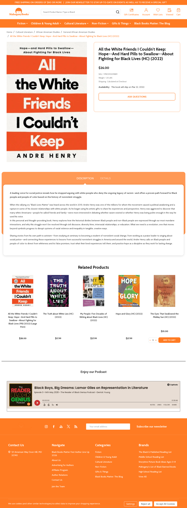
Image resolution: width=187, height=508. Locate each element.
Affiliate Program (60, 470)
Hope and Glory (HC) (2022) (129, 313)
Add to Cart (169, 340)
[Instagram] (46, 426)
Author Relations (60, 475)
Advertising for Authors (63, 465)
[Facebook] (53, 426)
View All (143, 476)
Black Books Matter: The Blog (152, 23)
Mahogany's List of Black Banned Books (157, 466)
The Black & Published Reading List (155, 452)
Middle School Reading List (151, 457)
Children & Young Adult (45, 23)
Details (105, 178)
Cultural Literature (75, 23)
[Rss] (76, 426)
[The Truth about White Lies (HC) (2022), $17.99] (58, 291)
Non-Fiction (99, 23)
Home (9, 32)
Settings (130, 503)
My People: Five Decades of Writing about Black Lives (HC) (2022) (94, 317)
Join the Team (58, 486)
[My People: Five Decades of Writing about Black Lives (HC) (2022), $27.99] (94, 291)
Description (85, 178)
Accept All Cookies (165, 503)
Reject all (145, 503)
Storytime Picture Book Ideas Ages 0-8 (157, 462)
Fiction (21, 23)
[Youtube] (61, 426)
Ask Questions (137, 96)
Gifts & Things (120, 23)
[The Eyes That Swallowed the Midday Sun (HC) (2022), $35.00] (164, 291)
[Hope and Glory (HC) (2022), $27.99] (129, 291)
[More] (27, 23)
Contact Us (57, 480)
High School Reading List (150, 471)
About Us (56, 460)
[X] (68, 426)
